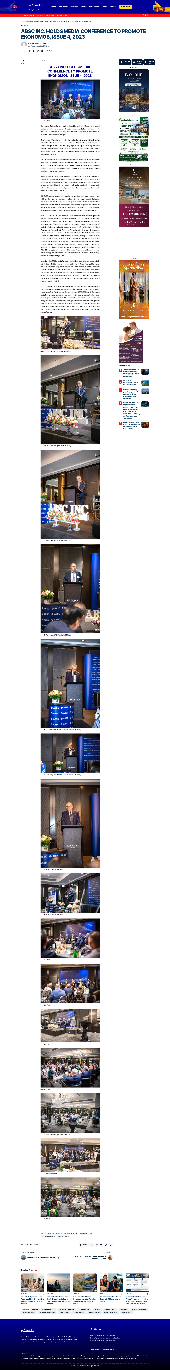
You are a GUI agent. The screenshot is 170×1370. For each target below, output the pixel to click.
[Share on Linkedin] (97, 1245)
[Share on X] (29, 51)
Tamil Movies (126, 1312)
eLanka (36, 5)
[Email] (33, 51)
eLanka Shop (50, 15)
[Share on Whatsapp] (92, 1245)
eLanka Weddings (29, 15)
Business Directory (62, 15)
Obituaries (124, 1309)
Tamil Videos (64, 1312)
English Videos (84, 1309)
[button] (139, 6)
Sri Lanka (97, 1309)
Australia (51, 1233)
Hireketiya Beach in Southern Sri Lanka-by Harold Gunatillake (130, 382)
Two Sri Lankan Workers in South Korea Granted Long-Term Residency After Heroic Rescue (58, 1300)
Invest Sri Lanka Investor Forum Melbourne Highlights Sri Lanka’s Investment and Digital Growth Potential (137, 1300)
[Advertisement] (134, 241)
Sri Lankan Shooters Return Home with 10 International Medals (110, 1299)
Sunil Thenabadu (29, 1312)
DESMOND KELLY (48, 1309)
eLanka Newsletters (139, 1309)
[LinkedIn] (148, 15)
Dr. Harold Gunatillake (47, 1312)
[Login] (135, 7)
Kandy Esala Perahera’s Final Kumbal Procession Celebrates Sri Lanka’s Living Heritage (131, 425)
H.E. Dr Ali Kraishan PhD (48, 1236)
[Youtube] (137, 62)
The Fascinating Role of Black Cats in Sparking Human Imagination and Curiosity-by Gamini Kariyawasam (131, 373)
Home (22, 21)
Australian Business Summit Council (66, 1233)
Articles (46, 21)
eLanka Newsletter (110, 1312)
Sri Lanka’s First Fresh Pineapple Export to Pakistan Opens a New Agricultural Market (84, 1300)
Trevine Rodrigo (78, 1312)
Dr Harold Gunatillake (66, 1309)
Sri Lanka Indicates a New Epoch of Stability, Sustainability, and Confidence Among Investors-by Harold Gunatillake (130, 393)
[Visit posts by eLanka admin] (24, 45)
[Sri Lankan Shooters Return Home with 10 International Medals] (111, 1282)
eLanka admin (34, 43)
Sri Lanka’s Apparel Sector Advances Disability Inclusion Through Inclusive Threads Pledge (32, 1300)
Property (40, 15)
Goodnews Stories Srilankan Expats (34, 21)
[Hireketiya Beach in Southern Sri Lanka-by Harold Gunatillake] (145, 383)
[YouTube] (145, 15)
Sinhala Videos (110, 1309)
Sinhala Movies (94, 1312)
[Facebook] (143, 15)
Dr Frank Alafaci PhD (86, 1233)
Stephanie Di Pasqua (63, 1236)
